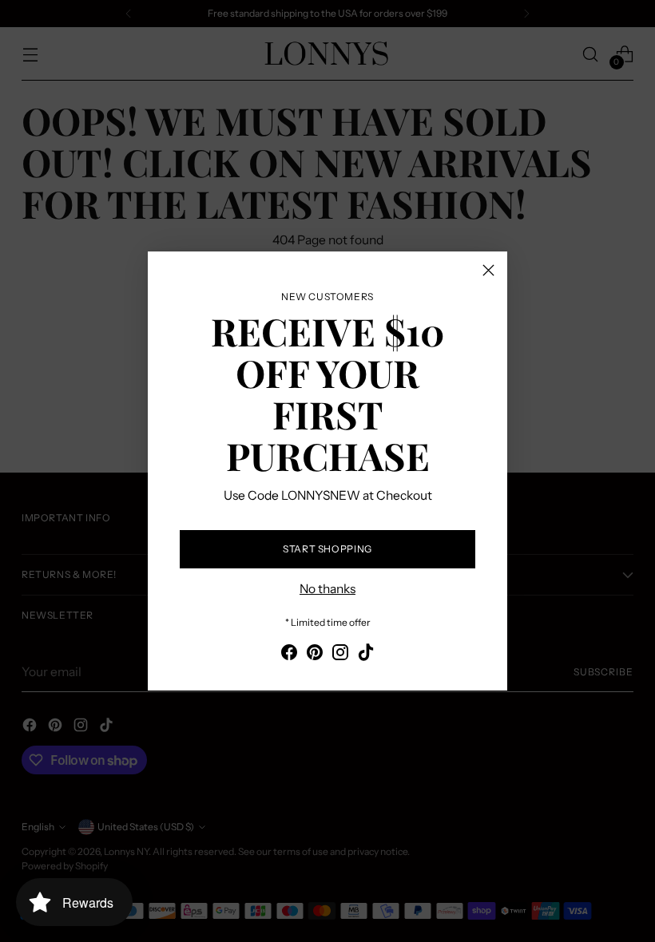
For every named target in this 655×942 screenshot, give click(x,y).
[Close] (488, 270)
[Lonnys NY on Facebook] (289, 655)
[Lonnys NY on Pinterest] (314, 655)
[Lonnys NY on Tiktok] (365, 655)
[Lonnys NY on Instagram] (340, 655)
